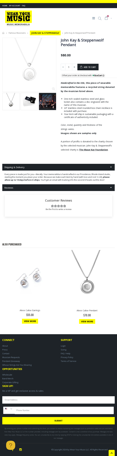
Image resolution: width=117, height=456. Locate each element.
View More (30, 321)
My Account (14, 5)
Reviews (8, 187)
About (5, 345)
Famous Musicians (17, 33)
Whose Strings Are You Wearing (17, 365)
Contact (5, 353)
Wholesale (7, 374)
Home (4, 5)
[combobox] (9, 409)
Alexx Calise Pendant (87, 310)
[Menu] (93, 18)
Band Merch (7, 378)
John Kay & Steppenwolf (45, 32)
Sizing (63, 349)
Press (5, 349)
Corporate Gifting (10, 382)
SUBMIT (58, 420)
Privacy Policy (67, 357)
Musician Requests (11, 357)
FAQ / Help (65, 353)
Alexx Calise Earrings (30, 310)
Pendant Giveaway (11, 361)
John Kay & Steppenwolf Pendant (82, 42)
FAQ (23, 5)
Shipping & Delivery (14, 167)
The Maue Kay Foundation (93, 149)
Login (63, 345)
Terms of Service (68, 361)
